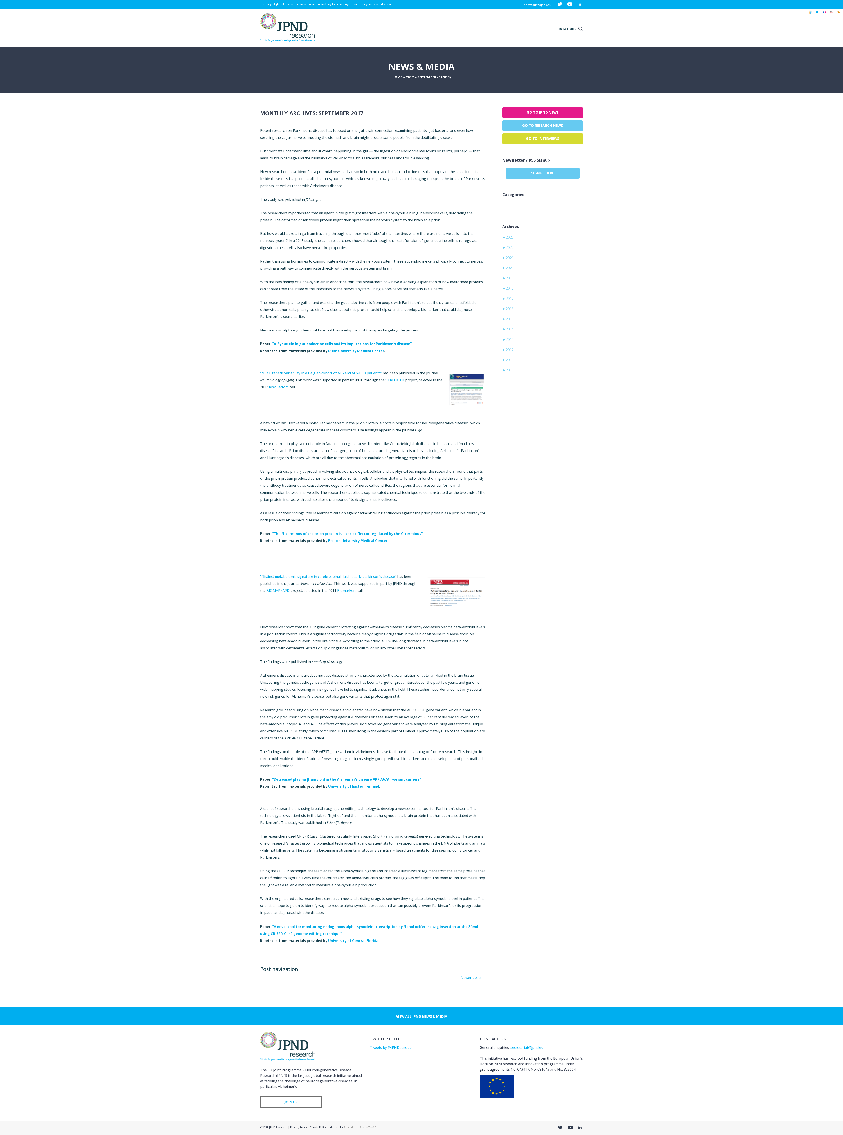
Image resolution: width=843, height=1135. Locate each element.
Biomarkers (347, 590)
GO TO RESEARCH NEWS (542, 125)
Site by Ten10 (368, 1127)
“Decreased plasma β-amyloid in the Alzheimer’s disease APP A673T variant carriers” (346, 779)
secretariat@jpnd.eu (537, 5)
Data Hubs (566, 29)
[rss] (838, 14)
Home (397, 77)
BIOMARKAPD (278, 590)
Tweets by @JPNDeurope (391, 1047)
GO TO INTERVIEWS (542, 138)
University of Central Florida (353, 940)
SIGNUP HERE (542, 173)
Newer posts (473, 977)
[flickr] (824, 14)
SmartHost (350, 1127)
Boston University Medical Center (357, 540)
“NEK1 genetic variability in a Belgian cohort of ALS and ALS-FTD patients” (321, 373)
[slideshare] (810, 14)
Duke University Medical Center (356, 350)
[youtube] (831, 14)
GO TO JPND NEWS (542, 112)
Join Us (291, 1102)
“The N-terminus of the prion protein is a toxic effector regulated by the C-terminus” (347, 533)
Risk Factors (279, 387)
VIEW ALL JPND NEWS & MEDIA (421, 1016)
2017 (410, 77)
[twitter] (817, 14)
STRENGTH (395, 380)
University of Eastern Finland (353, 786)
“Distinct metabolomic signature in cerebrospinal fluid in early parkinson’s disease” (328, 576)
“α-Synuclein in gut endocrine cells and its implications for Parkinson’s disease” (342, 343)
